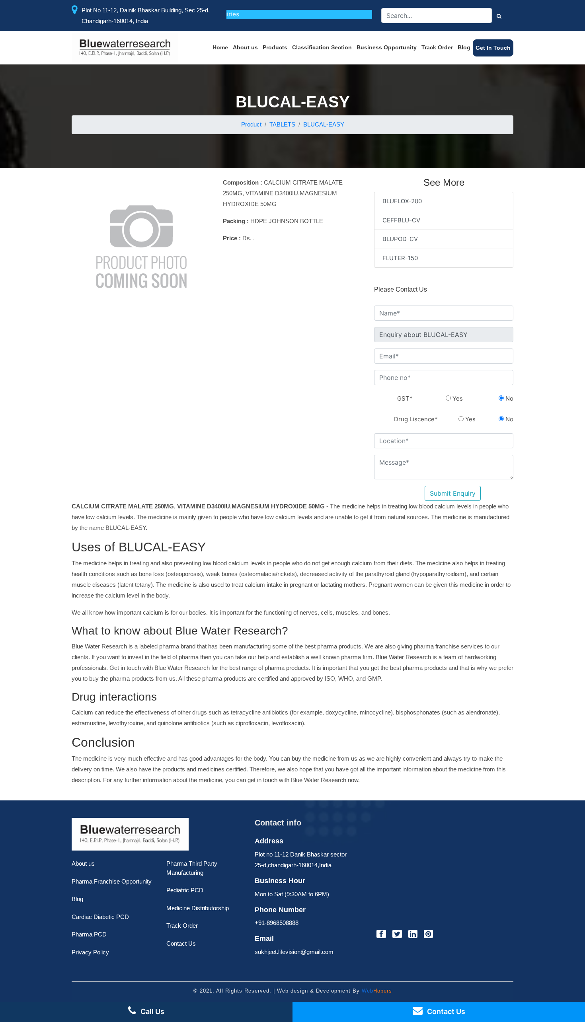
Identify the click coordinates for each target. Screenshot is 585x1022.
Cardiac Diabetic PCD (100, 916)
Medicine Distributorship (197, 908)
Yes (457, 398)
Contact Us (181, 943)
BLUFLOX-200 (402, 201)
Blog (464, 47)
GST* (405, 398)
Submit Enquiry (453, 493)
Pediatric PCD (184, 890)
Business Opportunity (387, 47)
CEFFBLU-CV (401, 220)
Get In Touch (493, 48)
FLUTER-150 (400, 258)
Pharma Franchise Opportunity (112, 881)
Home (220, 47)
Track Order (437, 47)
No (508, 398)
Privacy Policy (90, 952)
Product (251, 124)
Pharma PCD (89, 934)
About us (245, 47)
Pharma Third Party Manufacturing (191, 868)
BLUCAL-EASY (323, 124)
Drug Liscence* (416, 419)
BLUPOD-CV (400, 239)
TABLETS (282, 124)
